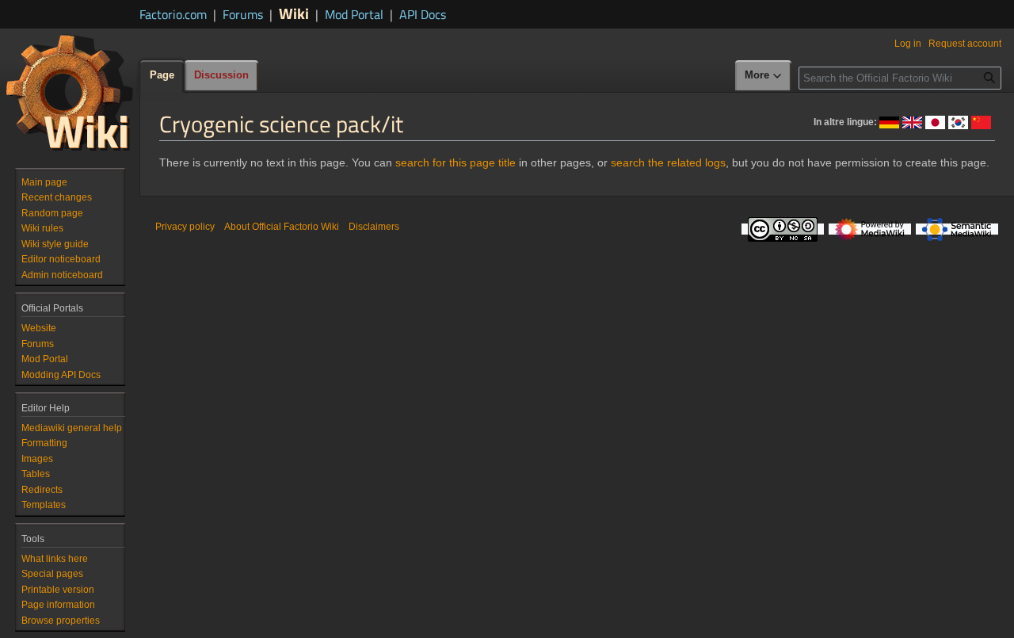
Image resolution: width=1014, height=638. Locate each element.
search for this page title (455, 162)
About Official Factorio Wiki (281, 226)
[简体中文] (981, 121)
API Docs (422, 14)
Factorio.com (173, 14)
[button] (763, 76)
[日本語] (935, 121)
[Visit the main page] (69, 92)
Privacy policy (185, 226)
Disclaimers (374, 226)
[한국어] (958, 121)
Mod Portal (354, 14)
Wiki (294, 13)
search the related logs (668, 162)
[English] (912, 121)
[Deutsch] (889, 121)
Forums (243, 14)
